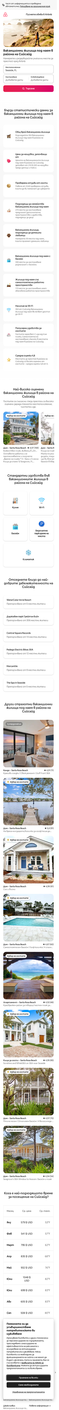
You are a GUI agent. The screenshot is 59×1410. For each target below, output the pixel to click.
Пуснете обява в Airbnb (39, 14)
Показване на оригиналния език (35, 6)
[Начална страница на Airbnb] (5, 14)
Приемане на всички (28, 1377)
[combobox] (28, 70)
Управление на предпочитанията (28, 1392)
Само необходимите (28, 1385)
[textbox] (15, 80)
